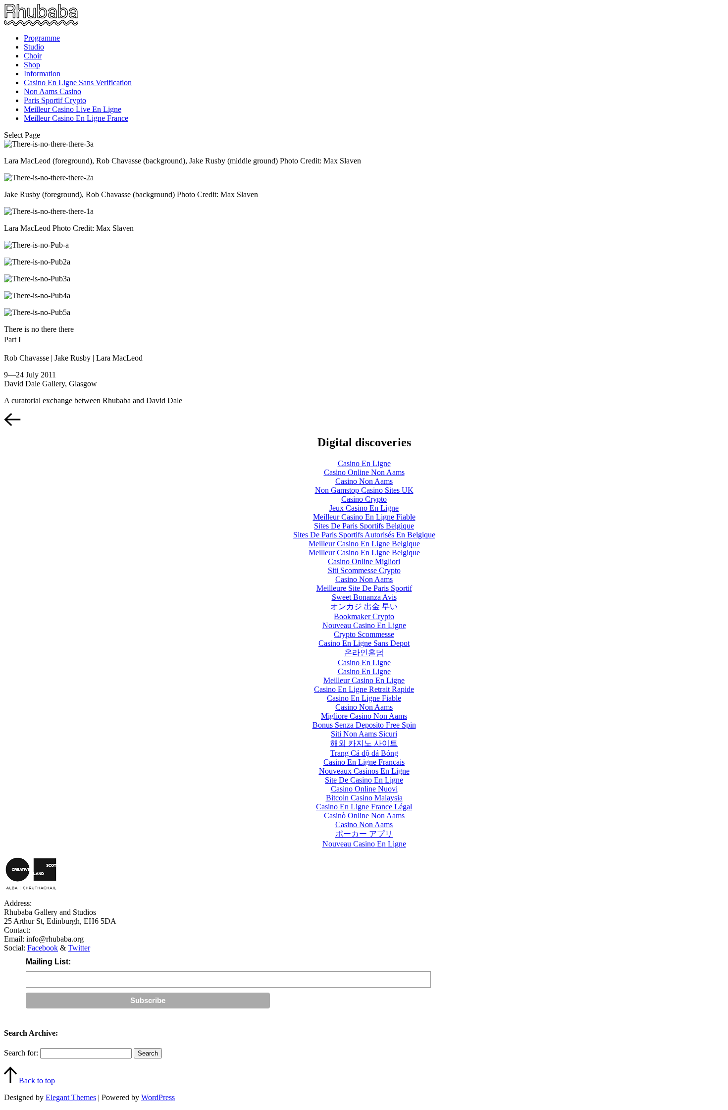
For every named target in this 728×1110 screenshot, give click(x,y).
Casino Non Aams (364, 481)
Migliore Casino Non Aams (364, 716)
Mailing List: (48, 961)
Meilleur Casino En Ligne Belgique (364, 543)
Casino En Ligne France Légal (364, 806)
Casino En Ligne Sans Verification (78, 82)
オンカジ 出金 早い (364, 606)
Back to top (36, 1080)
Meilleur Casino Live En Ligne (72, 109)
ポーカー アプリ (364, 834)
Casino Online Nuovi (364, 789)
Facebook (42, 948)
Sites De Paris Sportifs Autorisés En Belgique (364, 534)
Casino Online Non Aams (364, 472)
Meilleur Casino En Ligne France (76, 118)
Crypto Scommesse (364, 634)
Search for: (21, 1053)
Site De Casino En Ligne (364, 780)
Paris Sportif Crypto (55, 100)
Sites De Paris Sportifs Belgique (364, 526)
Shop (32, 64)
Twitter (79, 948)
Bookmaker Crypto (364, 616)
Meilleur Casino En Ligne (364, 680)
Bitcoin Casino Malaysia (364, 797)
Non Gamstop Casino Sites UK (364, 490)
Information (42, 73)
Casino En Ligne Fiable (364, 698)
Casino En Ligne (364, 463)
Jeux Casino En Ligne (364, 508)
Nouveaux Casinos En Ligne (364, 771)
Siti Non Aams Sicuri (364, 734)
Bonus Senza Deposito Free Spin (364, 725)
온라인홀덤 (364, 652)
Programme (42, 38)
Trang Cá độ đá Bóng (364, 753)
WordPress (158, 1097)
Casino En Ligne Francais (364, 762)
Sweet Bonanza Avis (364, 597)
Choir (33, 56)
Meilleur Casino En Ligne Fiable (364, 517)
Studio (34, 47)
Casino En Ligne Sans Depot (364, 643)
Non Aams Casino (52, 91)
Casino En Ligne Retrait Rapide (364, 689)
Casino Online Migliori (364, 561)
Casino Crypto (364, 499)
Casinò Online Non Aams (364, 815)
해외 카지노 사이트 (364, 743)
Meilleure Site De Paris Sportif (364, 588)
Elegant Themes (71, 1097)
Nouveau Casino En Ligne (364, 625)
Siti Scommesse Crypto (364, 570)
